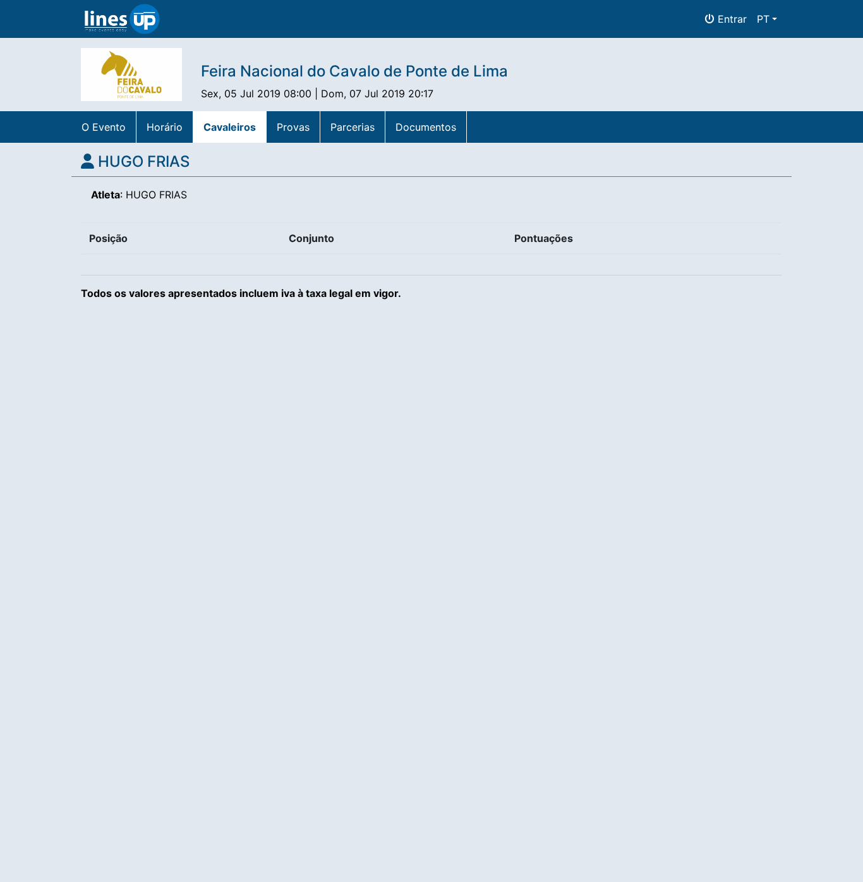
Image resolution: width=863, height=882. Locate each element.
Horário (165, 127)
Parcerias (352, 127)
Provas (293, 127)
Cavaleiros (229, 127)
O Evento (103, 127)
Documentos (425, 127)
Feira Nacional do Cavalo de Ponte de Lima (354, 71)
